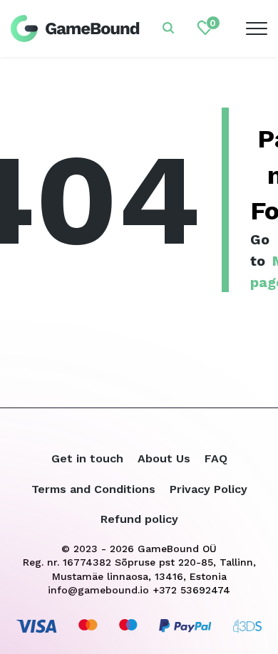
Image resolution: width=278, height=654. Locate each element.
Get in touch (87, 458)
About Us (164, 458)
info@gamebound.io (98, 590)
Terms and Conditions (93, 489)
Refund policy (139, 519)
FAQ (216, 458)
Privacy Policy (208, 489)
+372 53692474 (191, 590)
